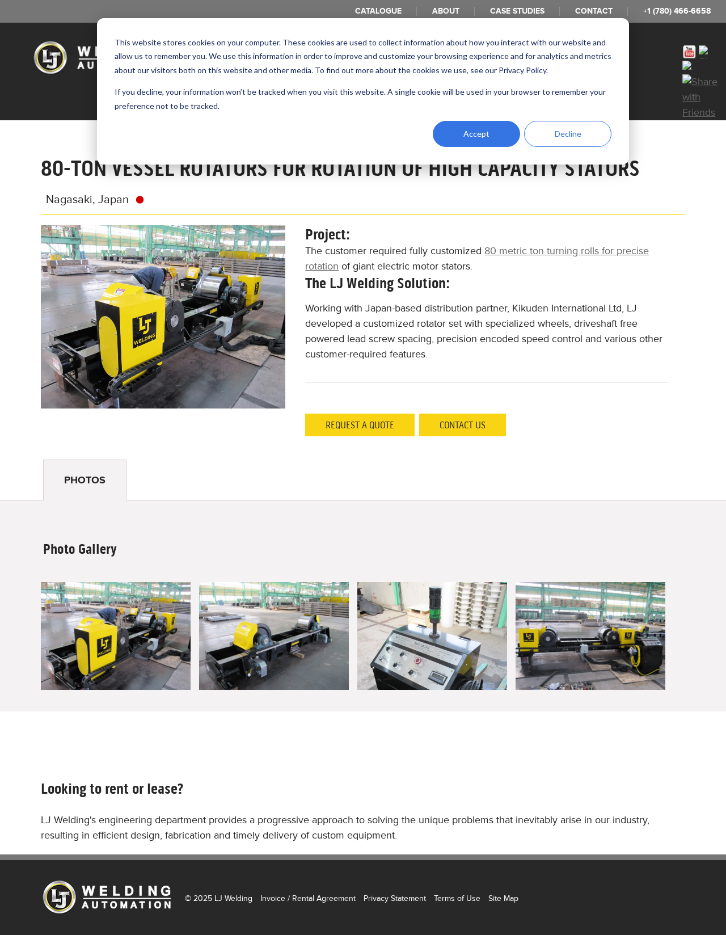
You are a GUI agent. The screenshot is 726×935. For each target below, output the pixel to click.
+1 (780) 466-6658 (677, 11)
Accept (476, 133)
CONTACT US (463, 425)
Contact (594, 11)
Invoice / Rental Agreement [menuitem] (308, 898)
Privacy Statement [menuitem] (395, 898)
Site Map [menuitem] (503, 898)
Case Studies (517, 11)
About (445, 11)
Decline (568, 133)
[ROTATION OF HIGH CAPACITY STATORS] (116, 636)
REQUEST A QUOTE (360, 425)
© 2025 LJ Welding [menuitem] (218, 898)
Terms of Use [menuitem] (457, 898)
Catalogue (378, 11)
